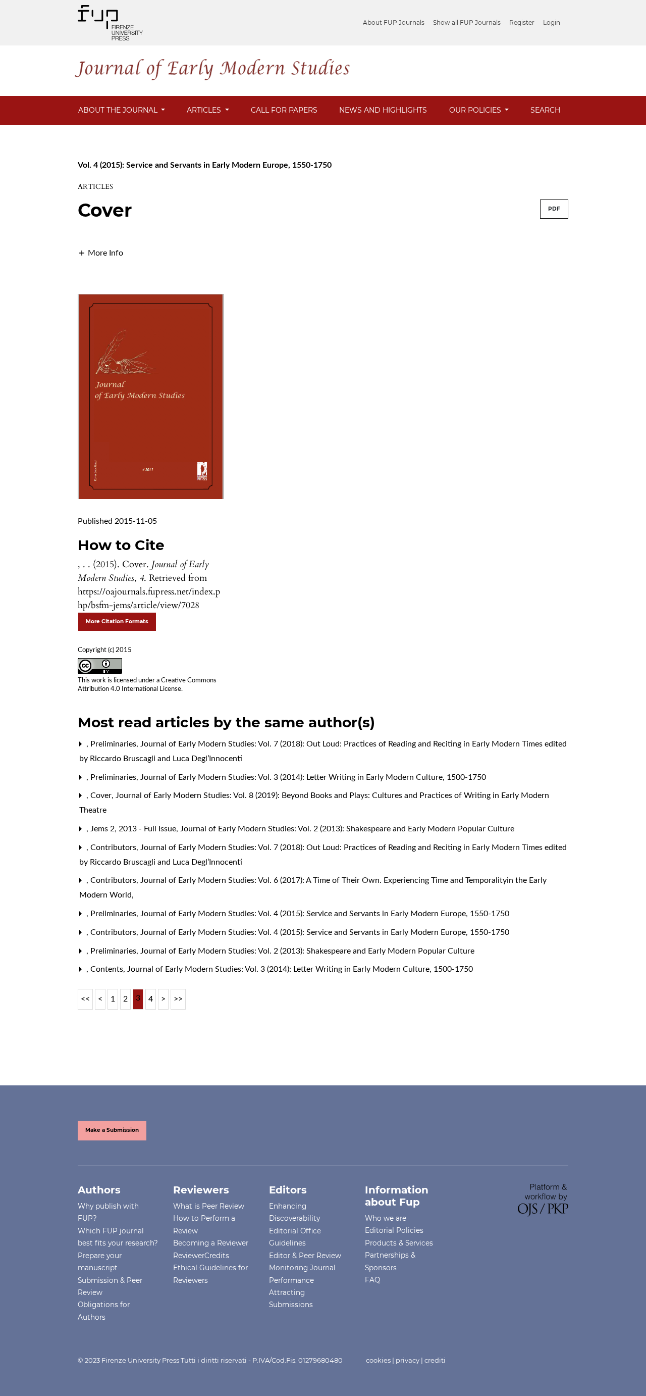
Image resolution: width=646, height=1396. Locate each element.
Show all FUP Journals (467, 22)
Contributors (114, 847)
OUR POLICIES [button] (476, 110)
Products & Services (399, 1243)
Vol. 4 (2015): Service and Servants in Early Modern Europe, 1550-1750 (205, 165)
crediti (435, 1360)
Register (521, 22)
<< (85, 999)
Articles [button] (205, 110)
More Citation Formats (117, 621)
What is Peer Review (208, 1206)
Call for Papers (284, 110)
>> (178, 999)
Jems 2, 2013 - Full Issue (134, 829)
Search (545, 110)
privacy (407, 1360)
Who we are (385, 1218)
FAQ (372, 1280)
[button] (100, 252)
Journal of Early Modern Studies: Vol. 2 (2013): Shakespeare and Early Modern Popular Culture (347, 829)
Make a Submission (112, 1130)
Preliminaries (114, 744)
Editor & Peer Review (305, 1256)
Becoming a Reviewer (210, 1243)
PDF (554, 209)
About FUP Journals (393, 22)
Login (551, 22)
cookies (378, 1360)
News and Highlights (383, 110)
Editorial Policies (394, 1230)
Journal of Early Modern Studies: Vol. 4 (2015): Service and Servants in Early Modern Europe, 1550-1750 (324, 914)
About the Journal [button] (118, 110)
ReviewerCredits (201, 1256)
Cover (102, 795)
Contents (107, 969)
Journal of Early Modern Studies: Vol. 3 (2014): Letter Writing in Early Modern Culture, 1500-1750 (313, 777)
